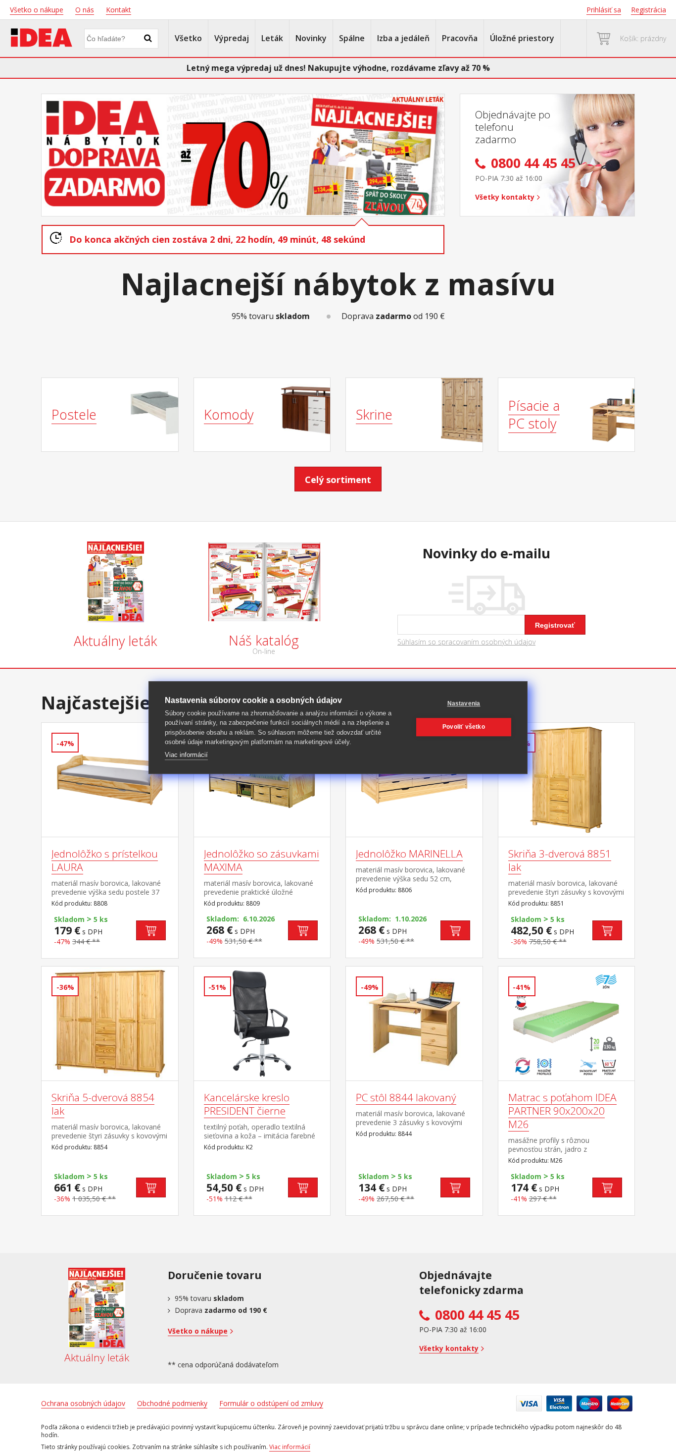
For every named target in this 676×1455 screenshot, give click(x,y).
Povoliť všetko (463, 726)
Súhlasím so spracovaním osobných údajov (466, 642)
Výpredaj (231, 38)
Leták (272, 38)
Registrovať (555, 625)
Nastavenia (464, 703)
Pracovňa (460, 38)
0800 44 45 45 (477, 1314)
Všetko (188, 38)
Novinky (311, 38)
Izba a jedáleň (403, 38)
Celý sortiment (338, 479)
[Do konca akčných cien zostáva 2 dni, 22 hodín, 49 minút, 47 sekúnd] (243, 155)
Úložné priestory (522, 38)
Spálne (352, 38)
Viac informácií (186, 754)
